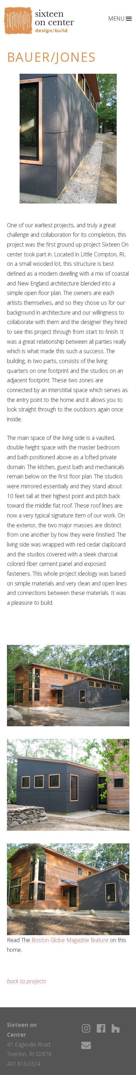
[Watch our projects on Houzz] (115, 1028)
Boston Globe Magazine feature (70, 940)
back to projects (26, 981)
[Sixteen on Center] (38, 32)
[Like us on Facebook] (101, 1028)
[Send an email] (86, 1045)
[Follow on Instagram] (86, 1028)
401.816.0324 (23, 1063)
